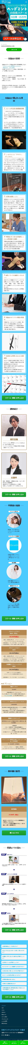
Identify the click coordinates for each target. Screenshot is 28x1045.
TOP (3, 1007)
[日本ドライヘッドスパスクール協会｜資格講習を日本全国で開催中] (6, 2)
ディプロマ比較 (8, 695)
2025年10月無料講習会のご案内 (7, 46)
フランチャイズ (5, 1018)
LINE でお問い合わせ (23, 1043)
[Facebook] (5, 1035)
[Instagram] (2, 1035)
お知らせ (3, 1012)
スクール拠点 (4, 1016)
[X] (3, 1035)
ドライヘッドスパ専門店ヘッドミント (12, 66)
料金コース (4, 1014)
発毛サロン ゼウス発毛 (8, 67)
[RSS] (8, 1035)
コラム (3, 1010)
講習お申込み (4, 1023)
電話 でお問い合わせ (5, 1043)
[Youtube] (7, 1035)
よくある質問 (4, 1021)
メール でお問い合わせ (14, 1043)
